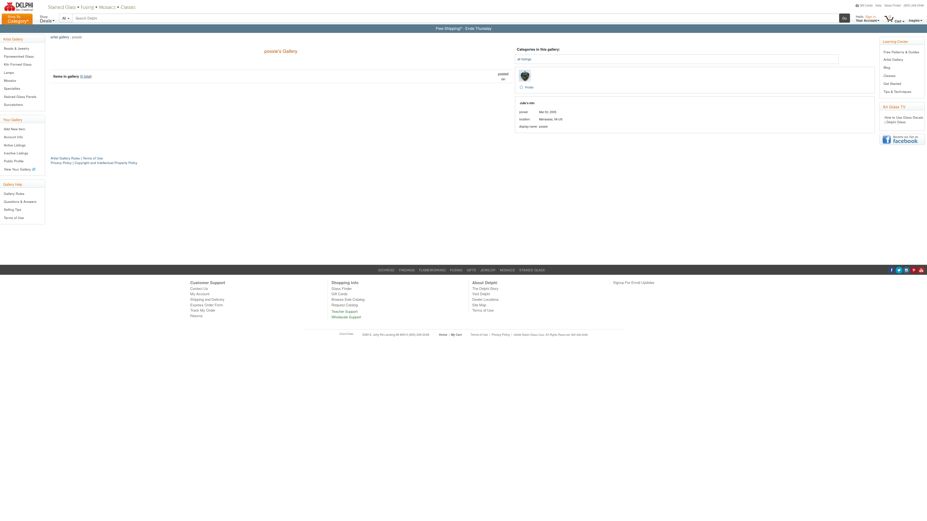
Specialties (12, 88)
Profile (529, 87)
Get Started (892, 83)
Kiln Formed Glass (18, 64)
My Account (199, 293)
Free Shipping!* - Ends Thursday (464, 28)
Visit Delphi (481, 293)
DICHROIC (386, 270)
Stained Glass (62, 7)
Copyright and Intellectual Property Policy (106, 162)
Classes (128, 7)
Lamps (9, 72)
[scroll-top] (920, 337)
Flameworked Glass (19, 56)
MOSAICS (507, 270)
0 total (86, 76)
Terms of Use (14, 217)
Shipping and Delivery (207, 299)
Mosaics (107, 7)
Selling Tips (12, 209)
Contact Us (199, 288)
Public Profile (14, 161)
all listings (524, 59)
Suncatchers (13, 104)
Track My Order (202, 310)
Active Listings (15, 145)
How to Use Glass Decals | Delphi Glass (904, 119)
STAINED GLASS (532, 270)
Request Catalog (344, 304)
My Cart (456, 334)
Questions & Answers (20, 201)
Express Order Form (206, 304)
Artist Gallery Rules (65, 158)
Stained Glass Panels (20, 96)
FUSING (456, 270)
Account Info (13, 137)
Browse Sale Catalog (348, 299)
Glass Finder (892, 5)
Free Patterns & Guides (901, 52)
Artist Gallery (893, 59)
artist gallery (59, 36)
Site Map (479, 304)
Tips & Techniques (897, 91)
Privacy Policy (61, 162)
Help (878, 5)
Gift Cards (866, 5)
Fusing (87, 7)
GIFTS (471, 270)
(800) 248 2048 (914, 5)
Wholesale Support (346, 316)
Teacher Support (344, 311)
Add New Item (14, 129)
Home (443, 334)
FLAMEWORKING (432, 270)
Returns (196, 315)
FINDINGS (407, 270)
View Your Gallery (18, 169)
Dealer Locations (485, 299)
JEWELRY (488, 270)
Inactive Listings (16, 153)
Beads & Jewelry (16, 48)
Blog (887, 67)
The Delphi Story (485, 288)
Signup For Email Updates (633, 282)
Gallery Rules (14, 193)
